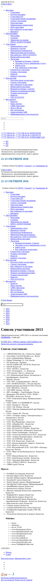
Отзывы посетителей (19, 93)
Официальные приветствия (21, 25)
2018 (8, 319)
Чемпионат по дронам (19, 40)
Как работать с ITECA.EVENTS (23, 55)
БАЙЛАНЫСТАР (37, 137)
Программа (15, 36)
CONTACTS (36, 135)
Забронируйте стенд (23, 558)
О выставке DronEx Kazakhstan (23, 19)
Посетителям (11, 78)
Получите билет (7, 558)
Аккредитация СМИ (18, 112)
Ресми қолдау (20, 580)
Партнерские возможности (21, 51)
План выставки (16, 23)
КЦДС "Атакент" (25, 166)
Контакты (14, 31)
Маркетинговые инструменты (22, 53)
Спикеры (14, 38)
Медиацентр (11, 99)
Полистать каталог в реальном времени (17, 344)
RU (7, 143)
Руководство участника (19, 70)
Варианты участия (17, 48)
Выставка (10, 10)
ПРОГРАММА (12, 34)
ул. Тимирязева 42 (40, 166)
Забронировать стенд (19, 46)
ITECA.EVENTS (17, 97)
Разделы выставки (17, 14)
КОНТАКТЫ (35, 133)
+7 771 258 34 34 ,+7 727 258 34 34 (15, 137)
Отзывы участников (18, 72)
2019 (8, 317)
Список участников (18, 21)
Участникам (11, 44)
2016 (8, 324)
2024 (8, 311)
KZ (7, 141)
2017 (8, 322)
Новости (13, 74)
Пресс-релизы (16, 104)
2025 (8, 309)
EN (7, 146)
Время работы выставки (20, 57)
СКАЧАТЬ (5, 337)
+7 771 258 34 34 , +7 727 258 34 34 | (16, 135)
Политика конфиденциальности (14, 578)
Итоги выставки (17, 27)
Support (29, 580)
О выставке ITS (16, 17)
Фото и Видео (16, 108)
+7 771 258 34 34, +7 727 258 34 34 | (15, 133)
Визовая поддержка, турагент (27, 61)
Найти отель (20, 65)
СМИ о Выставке (17, 106)
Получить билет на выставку (22, 80)
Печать (8, 552)
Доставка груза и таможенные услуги (30, 63)
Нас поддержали (17, 110)
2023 (8, 313)
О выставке (15, 12)
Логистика (14, 59)
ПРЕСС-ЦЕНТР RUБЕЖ (20, 42)
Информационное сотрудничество (24, 114)
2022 (8, 315)
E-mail (8, 554)
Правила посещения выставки (22, 91)
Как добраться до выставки (21, 29)
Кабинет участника (18, 76)
